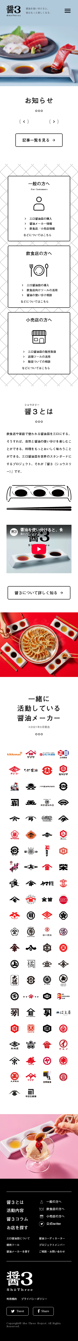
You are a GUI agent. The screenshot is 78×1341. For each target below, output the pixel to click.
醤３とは (15, 1202)
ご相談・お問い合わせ (52, 1251)
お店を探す (17, 1227)
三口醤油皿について (18, 1238)
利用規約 (11, 1298)
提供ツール (13, 1244)
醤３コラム (17, 1219)
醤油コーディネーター (52, 1238)
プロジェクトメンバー (52, 1244)
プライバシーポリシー (34, 1298)
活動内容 (15, 1210)
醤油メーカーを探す (18, 1251)
